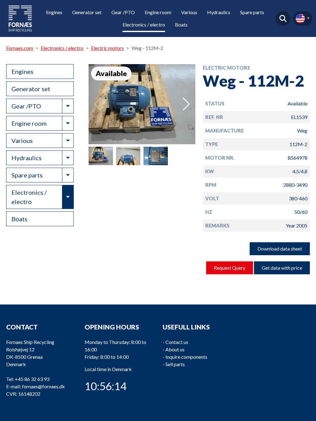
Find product (283, 18)
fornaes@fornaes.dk (43, 386)
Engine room (158, 12)
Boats (181, 24)
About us (175, 349)
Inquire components (186, 357)
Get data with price (282, 268)
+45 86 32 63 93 (32, 379)
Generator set (87, 12)
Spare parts (252, 12)
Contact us (176, 342)
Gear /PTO (123, 12)
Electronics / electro (144, 24)
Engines (54, 12)
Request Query (229, 268)
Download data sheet (279, 248)
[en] (302, 18)
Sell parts (175, 364)
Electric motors (107, 48)
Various (189, 12)
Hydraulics (218, 12)
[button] (186, 104)
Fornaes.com (19, 48)
